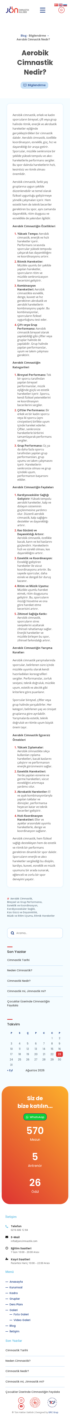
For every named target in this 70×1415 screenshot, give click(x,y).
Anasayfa (16, 1282)
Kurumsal (16, 1287)
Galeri (14, 1310)
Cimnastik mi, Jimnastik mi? (26, 991)
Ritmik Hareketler (44, 915)
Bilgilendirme (37, 35)
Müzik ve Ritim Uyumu (20, 915)
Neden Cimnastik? (19, 970)
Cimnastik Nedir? (19, 981)
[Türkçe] (56, 4)
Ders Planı (16, 1304)
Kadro (14, 1293)
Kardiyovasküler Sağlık (21, 909)
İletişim (14, 1331)
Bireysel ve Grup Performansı (24, 902)
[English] (61, 4)
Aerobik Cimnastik (21, 898)
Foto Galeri (21, 1314)
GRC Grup (53, 1412)
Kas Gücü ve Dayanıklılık (22, 912)
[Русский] (65, 4)
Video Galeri (22, 1320)
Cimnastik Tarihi (18, 960)
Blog (24, 35)
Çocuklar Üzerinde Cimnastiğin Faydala (28, 1003)
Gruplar (15, 1299)
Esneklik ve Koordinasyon (22, 905)
